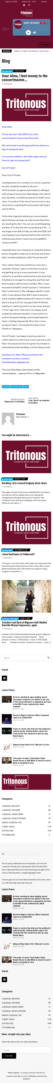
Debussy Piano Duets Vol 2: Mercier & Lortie (30, 51)
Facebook (24, 5)
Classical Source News (12, 814)
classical (6, 387)
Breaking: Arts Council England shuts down (24, 483)
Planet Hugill (8, 827)
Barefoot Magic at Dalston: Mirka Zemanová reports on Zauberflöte (31, 716)
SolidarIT (26, 1079)
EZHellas (32, 1076)
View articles (21, 417)
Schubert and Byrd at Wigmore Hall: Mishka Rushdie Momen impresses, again (24, 624)
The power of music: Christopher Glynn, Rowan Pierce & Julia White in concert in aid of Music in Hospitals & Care (32, 760)
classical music (16, 387)
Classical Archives (11, 806)
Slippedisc (40, 373)
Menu (46, 44)
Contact (44, 2)
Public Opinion (13, 1073)
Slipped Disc (7, 71)
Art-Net (17, 1076)
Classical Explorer (10, 619)
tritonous (8, 84)
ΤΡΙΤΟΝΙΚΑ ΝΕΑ (8, 835)
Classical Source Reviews (14, 818)
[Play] (28, 32)
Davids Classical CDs (12, 822)
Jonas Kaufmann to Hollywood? (18, 554)
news (26, 387)
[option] (32, 51)
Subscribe (9, 1056)
